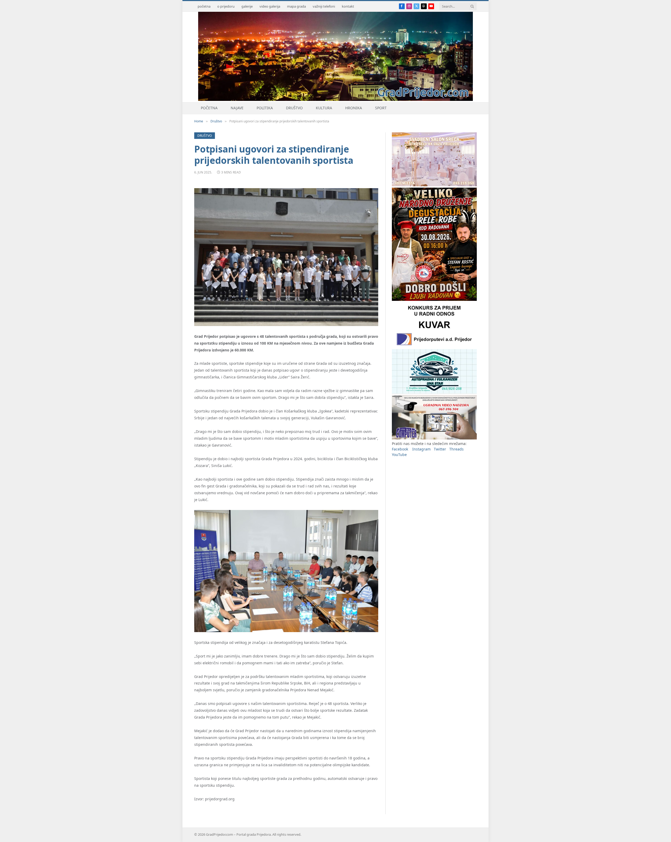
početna (204, 6)
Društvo (294, 107)
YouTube (399, 454)
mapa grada (296, 6)
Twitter (440, 449)
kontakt (348, 6)
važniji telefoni (324, 6)
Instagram (421, 449)
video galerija (269, 6)
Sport (381, 107)
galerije (247, 6)
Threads (456, 449)
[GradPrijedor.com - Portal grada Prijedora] (335, 99)
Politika (265, 107)
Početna (209, 107)
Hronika (353, 107)
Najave (237, 107)
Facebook (400, 449)
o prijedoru (226, 6)
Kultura (324, 107)
